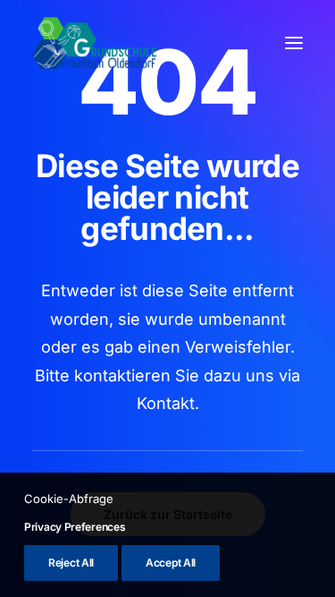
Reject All (71, 562)
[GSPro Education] (94, 43)
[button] (294, 43)
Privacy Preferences (74, 526)
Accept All (171, 562)
